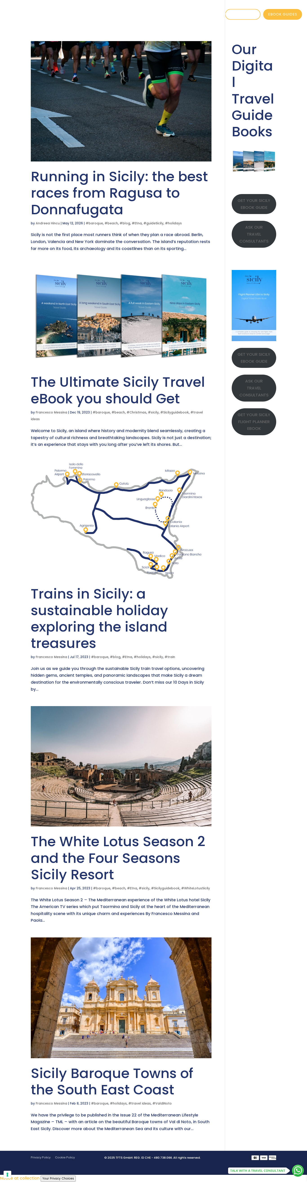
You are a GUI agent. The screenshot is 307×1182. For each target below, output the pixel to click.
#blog (125, 223)
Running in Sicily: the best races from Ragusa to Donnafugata (119, 193)
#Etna (137, 223)
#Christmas (136, 412)
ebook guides (282, 14)
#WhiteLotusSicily (195, 888)
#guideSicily (153, 223)
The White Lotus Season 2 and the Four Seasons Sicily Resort (118, 858)
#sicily (153, 412)
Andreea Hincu (48, 223)
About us (176, 14)
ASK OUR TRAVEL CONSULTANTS (254, 234)
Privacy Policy (41, 1157)
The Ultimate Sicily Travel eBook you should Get (118, 390)
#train (170, 657)
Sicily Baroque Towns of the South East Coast (112, 1081)
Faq (222, 14)
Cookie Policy (65, 1157)
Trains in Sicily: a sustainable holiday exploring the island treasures (99, 618)
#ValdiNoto (162, 1103)
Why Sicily (96, 14)
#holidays (173, 223)
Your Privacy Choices (58, 1178)
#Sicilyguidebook (174, 412)
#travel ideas (139, 1103)
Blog (202, 14)
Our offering (136, 14)
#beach (111, 223)
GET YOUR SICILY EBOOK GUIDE (254, 204)
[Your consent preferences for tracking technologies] (7, 1174)
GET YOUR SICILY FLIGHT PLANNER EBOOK (254, 421)
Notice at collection (20, 1178)
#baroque (94, 223)
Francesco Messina (51, 412)
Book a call (243, 14)
